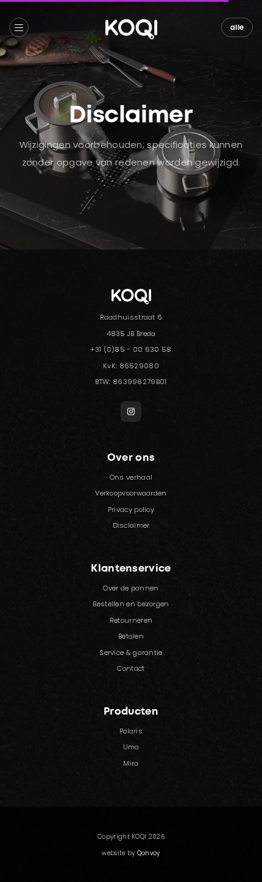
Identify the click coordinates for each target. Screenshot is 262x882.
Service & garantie (130, 652)
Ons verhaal (131, 477)
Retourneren (131, 620)
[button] (19, 27)
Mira (130, 763)
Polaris (131, 731)
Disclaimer (131, 525)
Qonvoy (148, 853)
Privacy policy (131, 509)
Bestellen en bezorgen (131, 604)
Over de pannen (130, 588)
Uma (131, 747)
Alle (237, 28)
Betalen (131, 636)
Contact (130, 668)
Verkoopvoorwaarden (130, 493)
